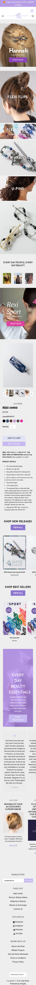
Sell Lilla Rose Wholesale (18, 954)
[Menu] (3, 16)
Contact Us (18, 909)
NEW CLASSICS (17, 227)
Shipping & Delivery (18, 901)
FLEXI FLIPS (18, 96)
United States (17, 974)
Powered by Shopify (18, 983)
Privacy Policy (18, 961)
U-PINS (18, 188)
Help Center (18, 893)
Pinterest (19, 929)
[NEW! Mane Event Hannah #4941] (14, 552)
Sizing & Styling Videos (18, 897)
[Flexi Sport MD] (14, 618)
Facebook (19, 921)
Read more (13, 845)
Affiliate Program (18, 950)
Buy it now (14, 444)
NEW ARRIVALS (17, 157)
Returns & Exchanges (18, 905)
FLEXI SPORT (17, 129)
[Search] (32, 16)
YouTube (19, 933)
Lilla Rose (18, 404)
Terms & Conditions (18, 958)
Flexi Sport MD (14, 638)
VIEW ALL (18, 527)
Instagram (19, 925)
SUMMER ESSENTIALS (18, 134)
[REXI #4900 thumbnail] (11, 393)
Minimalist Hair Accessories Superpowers (13, 807)
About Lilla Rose (18, 946)
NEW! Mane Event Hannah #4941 (14, 572)
